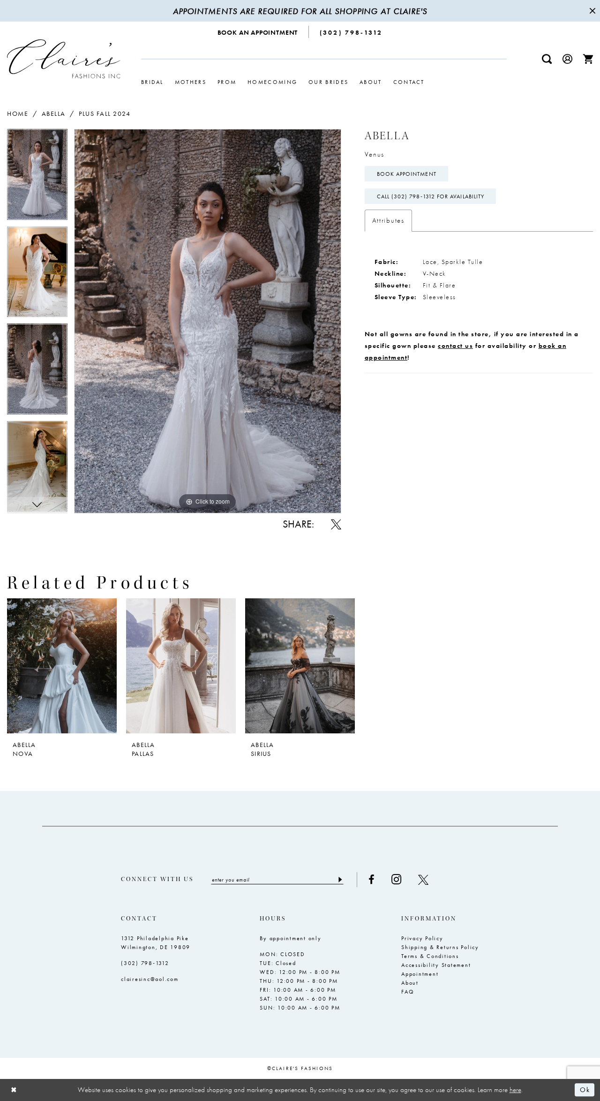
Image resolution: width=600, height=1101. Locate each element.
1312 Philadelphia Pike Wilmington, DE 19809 (155, 943)
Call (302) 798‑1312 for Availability (431, 196)
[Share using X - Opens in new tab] (336, 524)
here (515, 1089)
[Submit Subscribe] (340, 879)
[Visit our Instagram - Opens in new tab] (396, 879)
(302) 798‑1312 (145, 963)
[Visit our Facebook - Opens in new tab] (371, 880)
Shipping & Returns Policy (440, 947)
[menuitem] (258, 32)
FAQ (407, 991)
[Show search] (547, 58)
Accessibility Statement (436, 965)
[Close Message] (591, 11)
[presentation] (62, 665)
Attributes (388, 220)
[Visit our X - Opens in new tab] (423, 880)
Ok (585, 1090)
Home (17, 113)
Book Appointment (406, 174)
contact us (455, 345)
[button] (567, 58)
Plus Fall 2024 (104, 113)
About (410, 983)
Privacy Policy (422, 938)
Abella (54, 113)
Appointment (419, 974)
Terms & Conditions (430, 956)
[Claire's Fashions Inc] (63, 58)
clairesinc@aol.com (150, 979)
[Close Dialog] (14, 1090)
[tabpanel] (37, 177)
